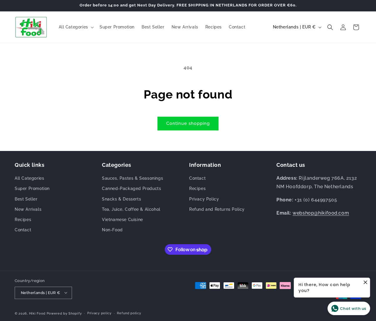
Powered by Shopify (64, 313)
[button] (75, 27)
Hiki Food (37, 313)
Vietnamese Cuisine (122, 219)
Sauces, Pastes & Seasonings (132, 178)
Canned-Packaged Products (131, 188)
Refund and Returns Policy (217, 209)
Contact (23, 230)
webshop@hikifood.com (321, 213)
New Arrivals (28, 209)
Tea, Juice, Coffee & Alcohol (131, 209)
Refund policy (129, 313)
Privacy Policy (204, 199)
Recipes (23, 219)
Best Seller (26, 199)
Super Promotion (32, 188)
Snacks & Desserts (121, 199)
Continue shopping (188, 123)
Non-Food (112, 230)
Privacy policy (99, 313)
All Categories (29, 178)
